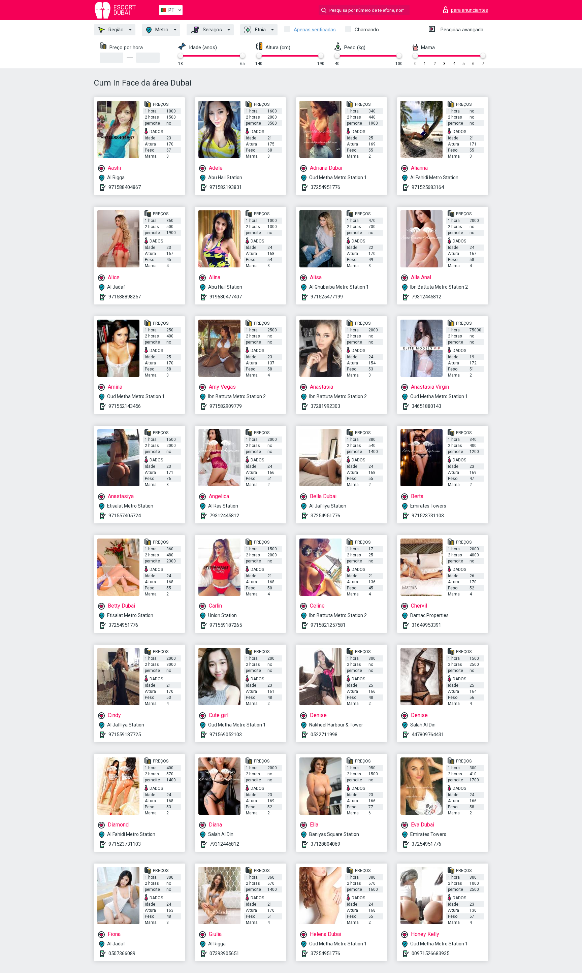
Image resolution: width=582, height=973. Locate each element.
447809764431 (428, 735)
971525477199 (327, 297)
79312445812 (426, 297)
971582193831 (225, 187)
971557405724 (124, 516)
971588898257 (124, 297)
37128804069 (325, 844)
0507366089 (121, 953)
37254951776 (325, 187)
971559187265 (225, 625)
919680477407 (225, 297)
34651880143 (426, 406)
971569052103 (225, 735)
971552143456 (124, 406)
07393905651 (224, 953)
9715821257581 (328, 625)
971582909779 (225, 406)
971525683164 (428, 187)
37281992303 (325, 406)
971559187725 (124, 735)
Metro (161, 30)
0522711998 (324, 735)
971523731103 (428, 516)
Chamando (367, 30)
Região (115, 30)
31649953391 (426, 625)
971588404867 (124, 187)
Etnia (260, 30)
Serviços (211, 30)
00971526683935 (430, 953)
